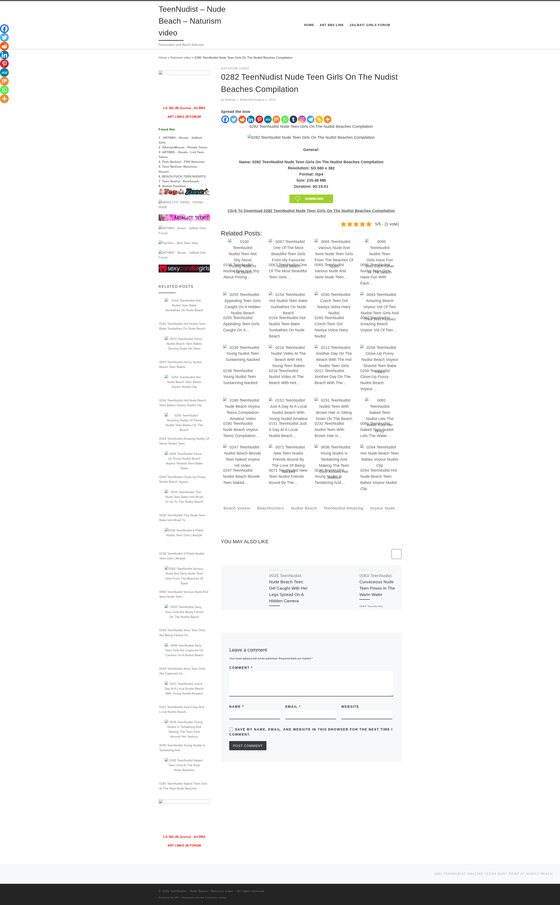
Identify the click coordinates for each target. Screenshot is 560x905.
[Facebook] (225, 119)
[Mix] (276, 119)
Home (163, 57)
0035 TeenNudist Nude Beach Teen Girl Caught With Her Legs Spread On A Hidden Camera (288, 588)
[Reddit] (242, 119)
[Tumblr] (293, 119)
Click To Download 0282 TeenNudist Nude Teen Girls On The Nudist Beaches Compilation (311, 211)
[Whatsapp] (285, 119)
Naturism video (180, 57)
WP (176, 897)
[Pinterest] (259, 119)
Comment (241, 668)
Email (293, 706)
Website (350, 706)
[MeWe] (268, 119)
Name (236, 706)
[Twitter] (234, 119)
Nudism (230, 99)
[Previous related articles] (386, 554)
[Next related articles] (396, 554)
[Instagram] (302, 119)
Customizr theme (216, 897)
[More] (327, 119)
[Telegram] (310, 119)
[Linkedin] (251, 119)
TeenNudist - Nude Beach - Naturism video (201, 891)
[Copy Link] (319, 119)
